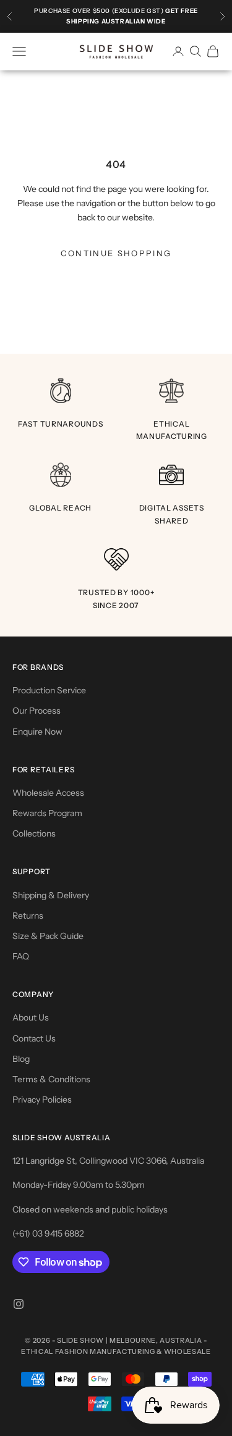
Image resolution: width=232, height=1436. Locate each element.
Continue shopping (116, 253)
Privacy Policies (42, 1099)
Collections (34, 833)
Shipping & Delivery (50, 895)
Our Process (36, 710)
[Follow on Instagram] (18, 1304)
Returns (27, 915)
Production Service (49, 690)
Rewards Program (47, 813)
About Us (30, 1017)
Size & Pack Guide (48, 935)
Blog (21, 1058)
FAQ (20, 956)
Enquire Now (37, 731)
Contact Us (34, 1038)
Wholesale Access (48, 792)
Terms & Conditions (51, 1079)
